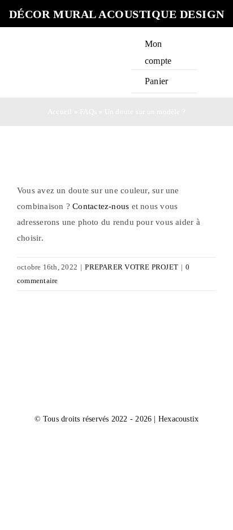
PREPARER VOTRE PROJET (131, 267)
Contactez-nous (100, 206)
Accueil (60, 111)
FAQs (88, 111)
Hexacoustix (178, 419)
